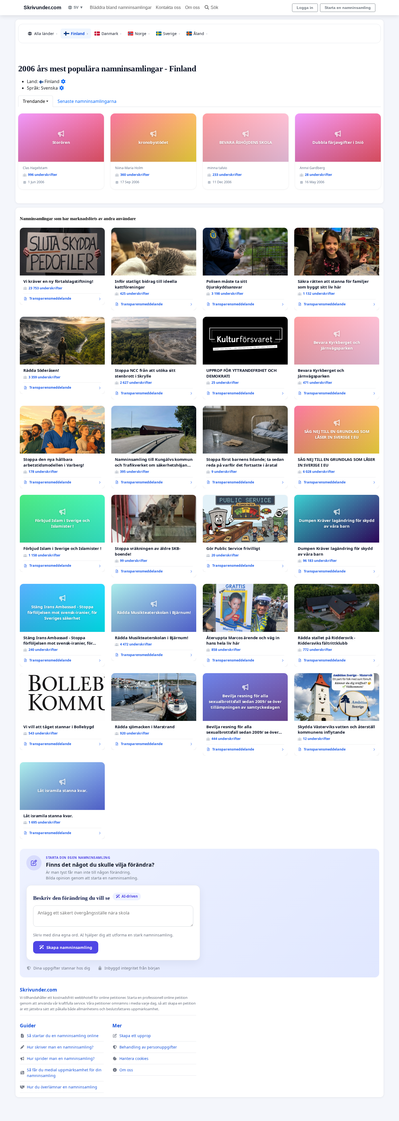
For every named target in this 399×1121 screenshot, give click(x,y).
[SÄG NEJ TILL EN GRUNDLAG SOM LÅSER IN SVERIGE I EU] (336, 447)
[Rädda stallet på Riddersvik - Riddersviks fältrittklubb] (336, 625)
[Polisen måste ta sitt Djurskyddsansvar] (245, 269)
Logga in (305, 7)
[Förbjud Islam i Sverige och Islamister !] (62, 533)
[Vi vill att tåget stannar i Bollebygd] (62, 711)
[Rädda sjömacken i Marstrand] (153, 711)
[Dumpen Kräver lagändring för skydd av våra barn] (336, 536)
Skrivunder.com (42, 7)
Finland (79, 33)
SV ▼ (78, 7)
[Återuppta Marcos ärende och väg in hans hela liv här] (245, 625)
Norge (142, 33)
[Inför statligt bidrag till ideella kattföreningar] (153, 269)
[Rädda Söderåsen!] (62, 355)
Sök (214, 7)
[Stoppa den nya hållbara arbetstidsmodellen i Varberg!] (62, 447)
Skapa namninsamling (69, 947)
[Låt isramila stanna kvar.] (62, 800)
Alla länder (45, 33)
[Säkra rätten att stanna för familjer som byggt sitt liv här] (336, 269)
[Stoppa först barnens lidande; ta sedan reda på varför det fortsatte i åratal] (245, 447)
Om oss (192, 7)
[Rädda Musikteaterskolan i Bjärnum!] (153, 622)
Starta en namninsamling (348, 7)
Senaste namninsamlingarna (87, 101)
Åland (200, 33)
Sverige (171, 33)
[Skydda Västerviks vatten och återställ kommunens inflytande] (336, 714)
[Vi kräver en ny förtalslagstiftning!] (62, 266)
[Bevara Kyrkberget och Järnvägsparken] (336, 358)
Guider (28, 1025)
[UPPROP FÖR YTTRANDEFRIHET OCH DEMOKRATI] (245, 358)
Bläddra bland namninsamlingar (120, 7)
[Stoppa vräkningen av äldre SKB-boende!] (153, 536)
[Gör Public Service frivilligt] (245, 533)
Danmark (111, 33)
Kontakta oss (168, 7)
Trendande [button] (34, 101)
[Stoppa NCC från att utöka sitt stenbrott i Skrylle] (153, 358)
